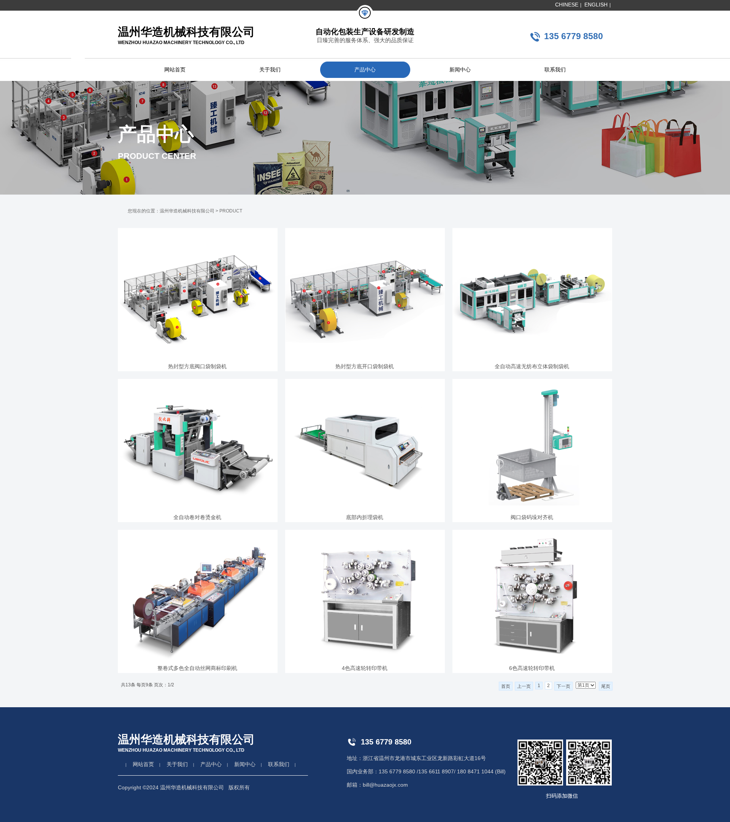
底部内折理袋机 (364, 517)
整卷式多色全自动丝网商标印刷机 (197, 668)
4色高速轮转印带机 (364, 668)
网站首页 (175, 70)
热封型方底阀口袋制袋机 (197, 366)
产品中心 (365, 70)
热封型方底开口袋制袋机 (364, 366)
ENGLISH (596, 5)
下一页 (563, 686)
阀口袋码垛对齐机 (532, 517)
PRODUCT (230, 211)
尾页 (605, 686)
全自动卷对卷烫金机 (197, 517)
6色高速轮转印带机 (532, 668)
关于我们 (270, 70)
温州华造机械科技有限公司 (187, 211)
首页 (505, 686)
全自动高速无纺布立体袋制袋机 (532, 366)
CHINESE (566, 5)
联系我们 (555, 70)
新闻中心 (460, 70)
